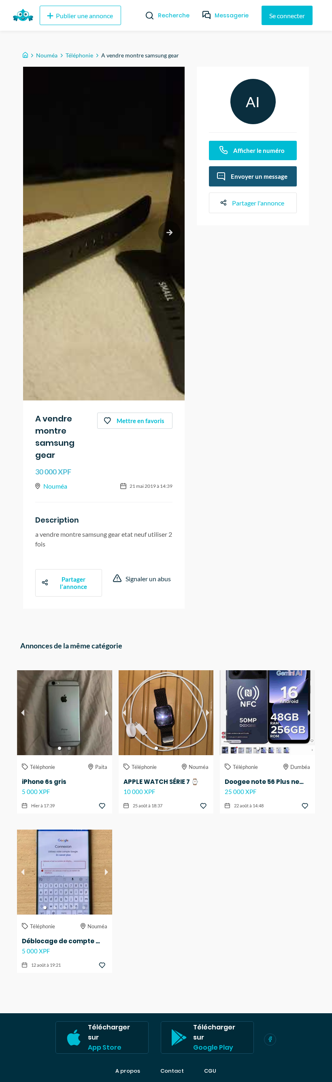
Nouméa (46, 55)
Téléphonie (79, 55)
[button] (59, 748)
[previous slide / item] (22, 712)
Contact (172, 1071)
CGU (210, 1071)
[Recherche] (146, 15)
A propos (127, 1071)
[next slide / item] (169, 232)
